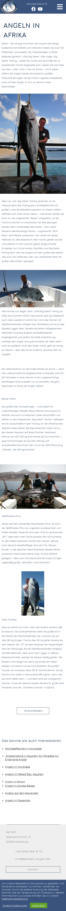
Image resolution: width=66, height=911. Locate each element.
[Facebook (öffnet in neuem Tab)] (33, 9)
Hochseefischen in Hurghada (23, 748)
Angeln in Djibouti (15, 781)
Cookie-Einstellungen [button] (15, 905)
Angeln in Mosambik (17, 800)
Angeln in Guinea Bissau (20, 785)
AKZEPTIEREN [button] (38, 905)
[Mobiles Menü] (60, 7)
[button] (33, 710)
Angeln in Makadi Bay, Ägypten (24, 774)
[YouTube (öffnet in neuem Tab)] (39, 9)
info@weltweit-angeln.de (32, 858)
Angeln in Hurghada (17, 766)
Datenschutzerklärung (15, 898)
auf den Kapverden (26, 793)
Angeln (9, 793)
